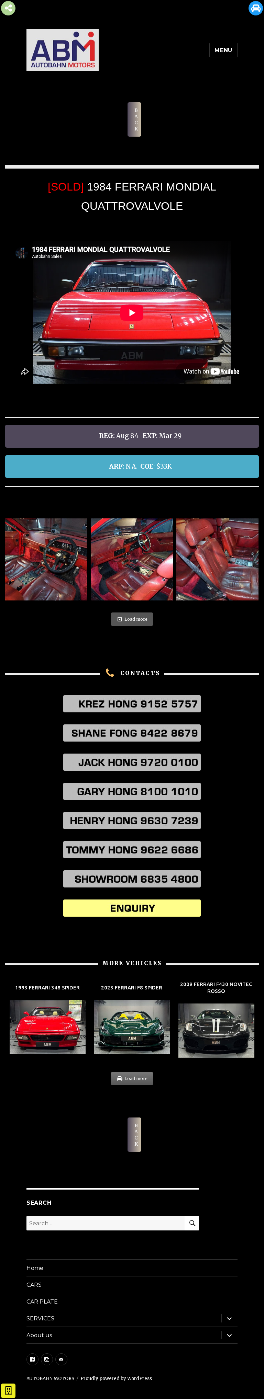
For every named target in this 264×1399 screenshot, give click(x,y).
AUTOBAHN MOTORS (50, 1378)
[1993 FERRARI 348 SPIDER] (47, 1020)
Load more (135, 619)
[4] (217, 559)
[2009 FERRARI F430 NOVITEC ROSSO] (216, 1020)
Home (34, 1268)
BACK (136, 119)
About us (39, 1335)
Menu (223, 50)
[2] (46, 559)
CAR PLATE (42, 1301)
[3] (132, 559)
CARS (34, 1285)
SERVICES (40, 1318)
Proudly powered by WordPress (116, 1378)
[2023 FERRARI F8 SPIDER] (131, 1020)
